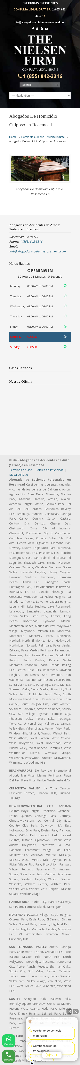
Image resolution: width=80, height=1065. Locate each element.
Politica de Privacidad (49, 470)
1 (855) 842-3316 (42, 76)
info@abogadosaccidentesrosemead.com (40, 22)
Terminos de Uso (20, 470)
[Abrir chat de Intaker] (32, 1063)
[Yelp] (41, 28)
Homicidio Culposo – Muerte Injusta (43, 137)
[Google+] (37, 28)
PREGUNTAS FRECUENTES (40, 3)
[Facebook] (33, 28)
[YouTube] (46, 28)
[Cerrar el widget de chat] (76, 1011)
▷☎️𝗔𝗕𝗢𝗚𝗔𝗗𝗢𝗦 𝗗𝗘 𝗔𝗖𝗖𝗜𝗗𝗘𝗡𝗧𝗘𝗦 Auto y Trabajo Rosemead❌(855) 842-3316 (40, 50)
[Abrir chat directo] (69, 1011)
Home (13, 137)
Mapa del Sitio (18, 475)
